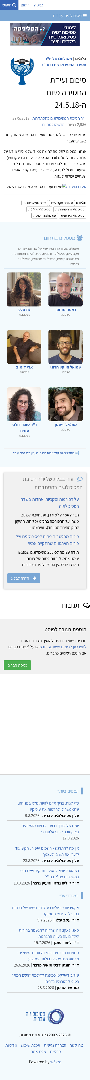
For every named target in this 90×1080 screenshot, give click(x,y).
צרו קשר (76, 1045)
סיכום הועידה (76, 186)
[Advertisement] (45, 724)
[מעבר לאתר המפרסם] (45, 34)
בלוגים (80, 58)
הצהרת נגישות (55, 1045)
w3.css (55, 1061)
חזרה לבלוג (20, 578)
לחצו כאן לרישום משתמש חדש (62, 646)
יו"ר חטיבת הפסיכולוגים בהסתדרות (59, 118)
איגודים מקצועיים (62, 203)
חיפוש (7, 5)
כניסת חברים (17, 665)
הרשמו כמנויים (53, 124)
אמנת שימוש (30, 1045)
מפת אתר (38, 1051)
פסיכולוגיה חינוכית (35, 203)
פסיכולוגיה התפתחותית (69, 209)
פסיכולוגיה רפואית (44, 215)
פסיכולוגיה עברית (68, 16)
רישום (25, 5)
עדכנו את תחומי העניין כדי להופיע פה (43, 453)
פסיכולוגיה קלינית (39, 209)
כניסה (38, 5)
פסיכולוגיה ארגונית (72, 215)
